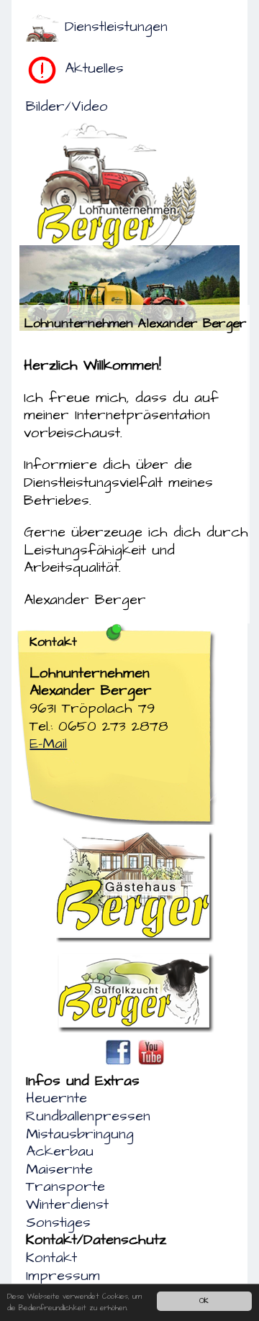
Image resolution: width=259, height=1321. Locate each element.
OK (204, 1301)
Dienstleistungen (116, 27)
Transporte (65, 1186)
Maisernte (59, 1169)
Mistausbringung (80, 1134)
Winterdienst (67, 1204)
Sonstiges (58, 1222)
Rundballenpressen (88, 1116)
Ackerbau (60, 1151)
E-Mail (48, 743)
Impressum (63, 1276)
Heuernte (56, 1098)
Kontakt (51, 1258)
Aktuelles (94, 68)
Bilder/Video (67, 106)
